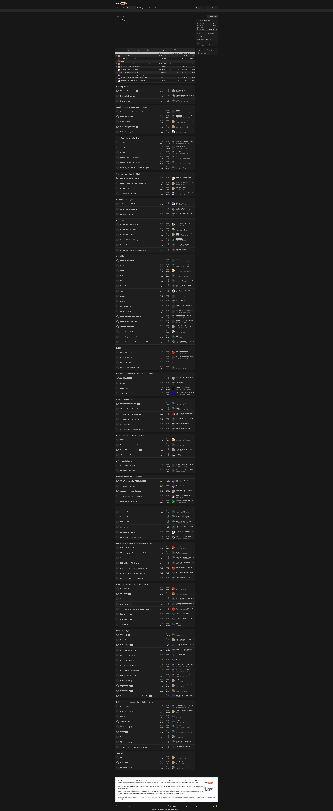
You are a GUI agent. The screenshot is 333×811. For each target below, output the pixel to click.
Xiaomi (122, 301)
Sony (122, 271)
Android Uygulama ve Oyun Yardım (132, 337)
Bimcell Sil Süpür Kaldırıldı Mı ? (183, 146)
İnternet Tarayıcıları (127, 614)
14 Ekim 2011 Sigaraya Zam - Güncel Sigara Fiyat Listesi (190, 644)
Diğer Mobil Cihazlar (124, 461)
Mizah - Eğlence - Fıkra (127, 660)
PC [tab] (177, 50)
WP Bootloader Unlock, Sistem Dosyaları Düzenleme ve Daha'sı (192, 418)
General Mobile (125, 311)
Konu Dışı (123, 635)
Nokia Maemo (125, 388)
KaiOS (118, 348)
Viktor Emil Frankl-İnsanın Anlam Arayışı (186, 736)
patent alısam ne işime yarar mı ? (184, 715)
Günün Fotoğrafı (180, 485)
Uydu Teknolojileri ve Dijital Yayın (131, 578)
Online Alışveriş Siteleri (128, 132)
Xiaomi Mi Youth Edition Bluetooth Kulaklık (187, 182)
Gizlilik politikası (191, 806)
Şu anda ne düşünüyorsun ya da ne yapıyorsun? (188, 695)
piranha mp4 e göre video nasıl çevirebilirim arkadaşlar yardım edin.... (193, 500)
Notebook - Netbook (127, 548)
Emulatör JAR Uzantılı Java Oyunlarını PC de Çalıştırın (133, 77)
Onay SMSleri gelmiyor (181, 152)
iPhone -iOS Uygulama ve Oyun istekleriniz (135, 250)
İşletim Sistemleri (126, 604)
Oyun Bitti (178, 731)
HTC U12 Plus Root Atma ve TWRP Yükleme (187, 275)
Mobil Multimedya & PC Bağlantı (129, 476)
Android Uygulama (127, 322)
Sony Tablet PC (125, 527)
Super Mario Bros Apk (183, 336)
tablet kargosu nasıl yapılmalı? (183, 521)
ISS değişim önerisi (180, 157)
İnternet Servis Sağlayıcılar (129, 158)
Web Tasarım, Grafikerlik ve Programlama (134, 609)
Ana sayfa (121, 8)
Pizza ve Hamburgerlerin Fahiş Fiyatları (186, 121)
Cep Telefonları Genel (164, 61)
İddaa (122, 757)
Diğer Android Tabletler (128, 532)
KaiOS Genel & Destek (127, 352)
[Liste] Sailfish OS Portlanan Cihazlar (185, 392)
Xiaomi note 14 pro (180, 300)
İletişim (170, 806)
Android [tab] (158, 50)
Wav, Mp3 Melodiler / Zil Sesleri (131, 481)
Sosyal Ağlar (124, 624)
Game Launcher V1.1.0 (181, 593)
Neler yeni (142, 8)
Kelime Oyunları (163, 72)
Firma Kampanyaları (164, 66)
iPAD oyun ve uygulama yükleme (184, 511)
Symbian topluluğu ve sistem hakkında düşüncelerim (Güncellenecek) (138, 64)
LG (121, 281)
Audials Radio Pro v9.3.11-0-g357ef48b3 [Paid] (135, 80)
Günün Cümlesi (179, 659)
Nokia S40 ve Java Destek (129, 450)
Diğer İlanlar (125, 117)
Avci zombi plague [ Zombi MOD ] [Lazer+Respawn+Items (190, 598)
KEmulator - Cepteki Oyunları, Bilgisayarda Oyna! (133, 75)
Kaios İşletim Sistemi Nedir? (183, 351)
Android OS (120, 256)
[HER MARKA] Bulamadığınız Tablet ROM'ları (187, 531)
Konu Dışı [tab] (142, 50)
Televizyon (124, 722)
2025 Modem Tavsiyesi (181, 547)
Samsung (123, 266)
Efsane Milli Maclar (180, 762)
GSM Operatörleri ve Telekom (128, 138)
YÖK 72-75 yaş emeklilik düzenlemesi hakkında (187, 710)
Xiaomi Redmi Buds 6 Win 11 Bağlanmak (186, 213)
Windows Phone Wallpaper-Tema (131, 429)
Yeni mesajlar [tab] (121, 50)
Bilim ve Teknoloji (126, 681)
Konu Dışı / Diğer (123, 630)
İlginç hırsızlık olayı (180, 654)
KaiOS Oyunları (125, 363)
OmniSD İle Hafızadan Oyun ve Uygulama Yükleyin (189, 367)
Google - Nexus (125, 306)
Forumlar (132, 8)
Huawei (123, 296)
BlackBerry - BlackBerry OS (129, 445)
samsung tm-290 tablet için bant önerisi (186, 516)
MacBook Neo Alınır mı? (182, 131)
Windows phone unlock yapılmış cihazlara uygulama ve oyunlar (192, 423)
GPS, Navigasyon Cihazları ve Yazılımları (134, 553)
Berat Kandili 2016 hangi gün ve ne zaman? (187, 746)
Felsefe (122, 737)
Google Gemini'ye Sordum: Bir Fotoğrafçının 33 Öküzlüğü (190, 572)
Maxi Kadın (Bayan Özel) (128, 650)
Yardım (205, 806)
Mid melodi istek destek (182, 480)
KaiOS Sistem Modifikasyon (129, 368)
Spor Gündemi (122, 753)
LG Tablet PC (124, 522)
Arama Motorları (126, 619)
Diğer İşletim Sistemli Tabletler (130, 537)
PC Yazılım (124, 594)
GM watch (180, 203)
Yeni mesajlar (120, 11)
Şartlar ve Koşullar (179, 806)
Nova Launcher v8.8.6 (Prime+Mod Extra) (186, 331)
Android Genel (162, 58)
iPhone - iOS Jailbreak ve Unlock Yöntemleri (135, 245)
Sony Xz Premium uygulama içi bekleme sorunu (188, 270)
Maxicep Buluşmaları (127, 96)
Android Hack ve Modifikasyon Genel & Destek (136, 342)
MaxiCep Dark (120, 806)
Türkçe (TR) (130, 806)
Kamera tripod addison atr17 (186, 116)
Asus (122, 291)
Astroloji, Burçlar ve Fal (128, 665)
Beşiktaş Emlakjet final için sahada (184, 767)
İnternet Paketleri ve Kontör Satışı (132, 163)
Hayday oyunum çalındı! (184, 234)
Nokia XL (178, 454)
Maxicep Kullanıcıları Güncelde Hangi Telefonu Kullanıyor (139, 61)
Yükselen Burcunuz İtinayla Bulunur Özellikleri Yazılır (189, 664)
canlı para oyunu (181, 249)
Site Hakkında (125, 101)
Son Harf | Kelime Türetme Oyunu (129, 72)
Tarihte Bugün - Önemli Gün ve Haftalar (134, 747)
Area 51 (177, 680)
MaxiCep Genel (122, 86)
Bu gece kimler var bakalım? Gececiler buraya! (187, 634)
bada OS (123, 440)
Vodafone (123, 152)
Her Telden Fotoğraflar (128, 675)
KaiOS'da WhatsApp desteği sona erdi (185, 356)
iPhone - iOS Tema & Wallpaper (130, 240)
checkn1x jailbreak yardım (182, 244)
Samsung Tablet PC (126, 517)
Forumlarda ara (131, 11)
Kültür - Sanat (125, 706)
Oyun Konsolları (125, 558)
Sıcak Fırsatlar (125, 122)
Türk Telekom (124, 147)
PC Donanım (124, 589)
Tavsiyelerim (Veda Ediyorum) (185, 495)
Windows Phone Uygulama (129, 419)
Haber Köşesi (125, 645)
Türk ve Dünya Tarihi (127, 742)
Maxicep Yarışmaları (164, 55)
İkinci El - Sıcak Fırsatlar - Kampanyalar (131, 107)
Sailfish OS (123, 393)
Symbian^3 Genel (163, 64)
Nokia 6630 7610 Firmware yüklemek (185, 449)
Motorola (123, 286)
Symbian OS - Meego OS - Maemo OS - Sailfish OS (136, 374)
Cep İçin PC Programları (165, 75)
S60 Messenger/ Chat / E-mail (166, 69)
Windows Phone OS (124, 399)
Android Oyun (125, 327)
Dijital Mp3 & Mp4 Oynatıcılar (130, 501)
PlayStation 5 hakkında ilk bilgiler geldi (185, 557)
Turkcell (123, 142)
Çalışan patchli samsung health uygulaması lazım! (188, 265)
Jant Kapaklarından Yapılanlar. (183, 675)
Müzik (122, 732)
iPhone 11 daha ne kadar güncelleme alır (186, 224)
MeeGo (122, 383)
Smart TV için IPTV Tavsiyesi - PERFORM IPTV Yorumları (190, 562)
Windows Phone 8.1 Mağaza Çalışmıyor (186, 413)
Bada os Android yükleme (182, 439)
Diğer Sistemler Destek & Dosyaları (130, 435)
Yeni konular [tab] (132, 50)
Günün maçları (179, 757)
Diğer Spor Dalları (126, 768)
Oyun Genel (124, 599)
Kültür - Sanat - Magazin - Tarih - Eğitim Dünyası (135, 702)
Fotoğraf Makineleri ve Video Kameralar (134, 573)
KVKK (199, 806)
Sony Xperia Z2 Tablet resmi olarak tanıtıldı (186, 526)
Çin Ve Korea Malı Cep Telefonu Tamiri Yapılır (187, 464)
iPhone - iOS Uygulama (128, 230)
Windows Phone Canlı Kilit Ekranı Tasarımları (187, 428)
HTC (121, 276)
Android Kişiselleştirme (128, 332)
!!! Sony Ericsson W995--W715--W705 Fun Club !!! (188, 470)
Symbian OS (124, 378)
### (177, 623)
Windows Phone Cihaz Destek (130, 414)
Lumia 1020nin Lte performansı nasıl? (185, 403)
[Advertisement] (155, 34)
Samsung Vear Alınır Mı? (182, 208)
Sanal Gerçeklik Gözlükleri (129, 209)
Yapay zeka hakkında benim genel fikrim (186, 618)
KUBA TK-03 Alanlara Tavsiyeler (183, 669)
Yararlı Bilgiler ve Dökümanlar (130, 193)
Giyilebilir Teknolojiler (124, 199)
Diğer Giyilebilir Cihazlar (128, 214)
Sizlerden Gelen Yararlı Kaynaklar (131, 496)
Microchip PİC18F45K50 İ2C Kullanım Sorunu (187, 608)
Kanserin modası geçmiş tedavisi (184, 685)
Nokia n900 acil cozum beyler (183, 387)
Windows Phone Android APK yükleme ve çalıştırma (191, 408)
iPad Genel (124, 512)
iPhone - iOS (121, 220)
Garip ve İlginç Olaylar (127, 655)
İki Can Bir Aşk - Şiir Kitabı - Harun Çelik (185, 705)
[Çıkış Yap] (216, 7)
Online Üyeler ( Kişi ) (205, 34)
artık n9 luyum (179, 382)
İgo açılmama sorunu (181, 552)
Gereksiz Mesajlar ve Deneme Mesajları (134, 696)
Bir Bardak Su (179, 726)
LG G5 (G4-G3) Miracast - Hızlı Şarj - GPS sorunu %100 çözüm (191, 280)
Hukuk (122, 717)
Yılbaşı (177, 100)
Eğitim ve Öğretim (126, 711)
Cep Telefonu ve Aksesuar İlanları (131, 111)
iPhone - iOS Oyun (126, 235)
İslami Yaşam (125, 691)
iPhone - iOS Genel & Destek (129, 225)
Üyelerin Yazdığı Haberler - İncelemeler (133, 183)
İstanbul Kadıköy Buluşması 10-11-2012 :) (192, 95)
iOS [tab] (165, 50)
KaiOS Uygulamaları (127, 357)
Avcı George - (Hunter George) (183, 741)
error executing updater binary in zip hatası (187, 310)
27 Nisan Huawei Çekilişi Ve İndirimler (130, 66)
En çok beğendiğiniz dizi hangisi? (184, 721)
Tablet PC (120, 507)
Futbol (122, 763)
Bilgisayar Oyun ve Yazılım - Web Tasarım (132, 584)
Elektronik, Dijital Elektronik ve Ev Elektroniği (134, 543)
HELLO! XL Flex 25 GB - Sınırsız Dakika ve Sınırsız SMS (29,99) (191, 162)
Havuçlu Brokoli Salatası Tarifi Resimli (185, 649)
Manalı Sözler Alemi (181, 187)
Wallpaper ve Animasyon (128, 486)
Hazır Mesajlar (125, 188)
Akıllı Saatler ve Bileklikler (129, 204)
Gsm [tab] (171, 50)
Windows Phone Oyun (128, 424)
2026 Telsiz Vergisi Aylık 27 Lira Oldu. (185, 167)
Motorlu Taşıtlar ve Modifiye (129, 670)
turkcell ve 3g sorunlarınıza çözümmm (185, 141)
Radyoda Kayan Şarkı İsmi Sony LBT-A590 (186, 567)
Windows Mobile (125, 455)
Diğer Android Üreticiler (129, 316)
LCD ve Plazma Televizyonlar (130, 563)
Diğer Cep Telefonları (127, 471)
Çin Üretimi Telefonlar (127, 465)
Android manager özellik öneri (128, 58)
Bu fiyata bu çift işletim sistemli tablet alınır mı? (188, 536)
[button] (146, 7)
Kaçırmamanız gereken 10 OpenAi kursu (186, 192)
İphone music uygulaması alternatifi (185, 229)
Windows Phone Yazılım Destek (131, 409)
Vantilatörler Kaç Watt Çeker (183, 577)
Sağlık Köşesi (125, 686)
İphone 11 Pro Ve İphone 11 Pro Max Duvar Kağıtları (192, 239)
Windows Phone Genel (128, 404)
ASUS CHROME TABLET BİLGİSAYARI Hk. (186, 290)
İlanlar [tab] (151, 50)
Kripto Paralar (125, 640)
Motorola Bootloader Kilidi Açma (184, 285)
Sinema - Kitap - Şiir (126, 727)
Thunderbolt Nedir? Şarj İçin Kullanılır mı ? (186, 588)
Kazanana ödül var (125, 55)
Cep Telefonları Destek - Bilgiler (128, 174)
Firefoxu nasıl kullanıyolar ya (183, 613)
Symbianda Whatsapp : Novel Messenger (131, 69)
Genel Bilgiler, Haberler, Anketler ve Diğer (134, 168)
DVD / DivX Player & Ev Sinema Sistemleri (134, 568)
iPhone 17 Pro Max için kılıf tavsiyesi (186, 110)
